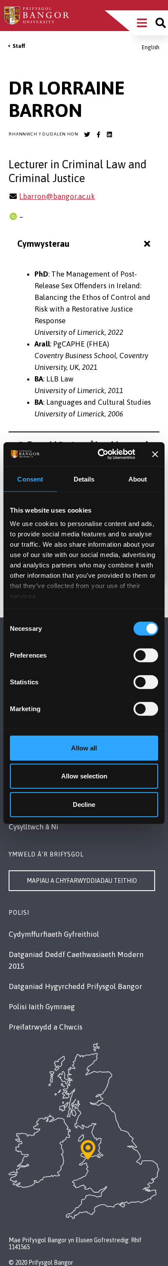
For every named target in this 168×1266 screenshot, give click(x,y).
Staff (18, 46)
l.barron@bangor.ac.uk (57, 196)
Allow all (84, 747)
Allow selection (84, 776)
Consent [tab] (30, 478)
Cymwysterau (43, 244)
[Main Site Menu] (142, 22)
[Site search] (160, 22)
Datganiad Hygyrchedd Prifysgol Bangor (75, 986)
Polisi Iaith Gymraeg (42, 1006)
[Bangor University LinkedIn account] (109, 134)
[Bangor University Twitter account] (87, 134)
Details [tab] (84, 478)
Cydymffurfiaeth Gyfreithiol (54, 934)
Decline (84, 804)
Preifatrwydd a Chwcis (45, 1027)
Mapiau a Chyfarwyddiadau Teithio (82, 880)
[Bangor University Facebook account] (98, 134)
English (150, 47)
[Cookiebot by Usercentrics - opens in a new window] (101, 454)
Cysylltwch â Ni (33, 826)
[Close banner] (155, 454)
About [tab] (137, 478)
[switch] (146, 655)
